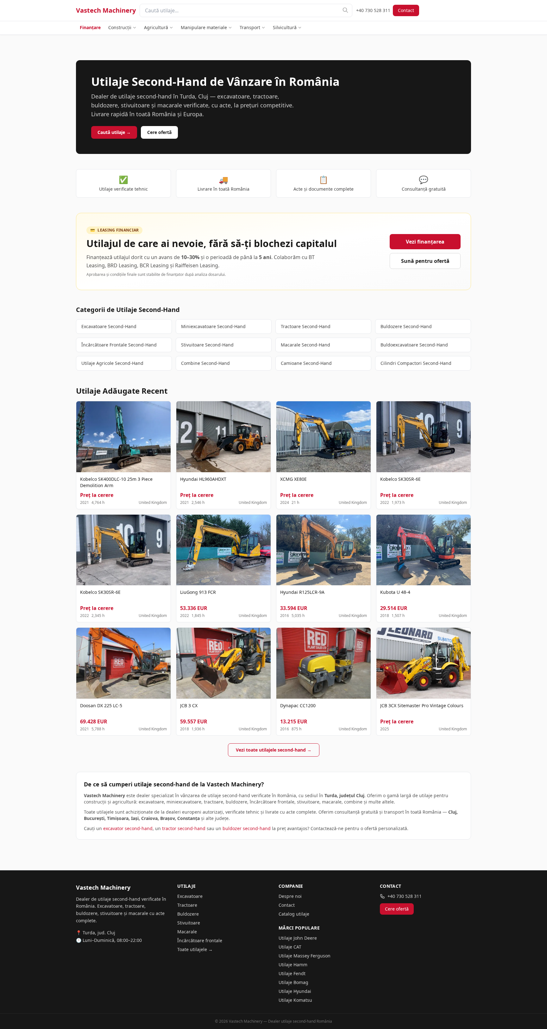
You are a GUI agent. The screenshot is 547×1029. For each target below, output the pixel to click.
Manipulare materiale (204, 27)
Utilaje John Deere (298, 938)
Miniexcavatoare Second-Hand (213, 326)
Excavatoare (190, 896)
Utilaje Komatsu (295, 1000)
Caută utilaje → (114, 132)
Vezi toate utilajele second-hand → (273, 750)
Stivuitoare (188, 923)
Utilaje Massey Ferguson (304, 956)
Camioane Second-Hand (306, 363)
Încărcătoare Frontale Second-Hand (119, 345)
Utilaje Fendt (292, 973)
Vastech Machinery (106, 10)
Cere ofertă (159, 132)
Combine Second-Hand (205, 363)
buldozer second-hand (247, 828)
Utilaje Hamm (293, 965)
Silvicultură (285, 27)
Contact (406, 10)
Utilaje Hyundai (295, 991)
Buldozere (188, 914)
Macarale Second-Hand (305, 345)
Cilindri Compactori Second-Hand (415, 363)
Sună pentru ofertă (425, 260)
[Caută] (345, 10)
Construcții (119, 27)
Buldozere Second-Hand (406, 326)
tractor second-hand (183, 828)
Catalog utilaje (294, 914)
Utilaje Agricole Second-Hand (112, 363)
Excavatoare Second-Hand (108, 326)
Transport (250, 27)
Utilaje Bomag (293, 982)
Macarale (187, 932)
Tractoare (187, 905)
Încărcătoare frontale (199, 940)
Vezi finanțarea (425, 241)
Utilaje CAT (290, 947)
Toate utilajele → (195, 949)
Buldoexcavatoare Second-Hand (414, 345)
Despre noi (290, 896)
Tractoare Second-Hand (305, 326)
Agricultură (156, 27)
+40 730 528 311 (373, 10)
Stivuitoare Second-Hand (207, 345)
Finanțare (90, 27)
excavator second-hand (128, 828)
